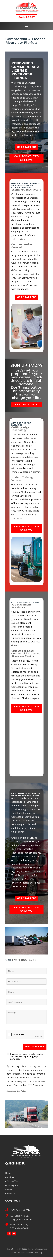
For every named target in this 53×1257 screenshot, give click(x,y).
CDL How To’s (11, 1181)
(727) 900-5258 (24, 960)
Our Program (11, 1185)
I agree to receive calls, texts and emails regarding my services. (26, 1056)
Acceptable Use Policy (16, 1091)
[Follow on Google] (14, 1233)
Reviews (9, 1189)
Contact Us (10, 1193)
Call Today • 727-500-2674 (26, 158)
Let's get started (26, 404)
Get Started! (26, 147)
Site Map (38, 1252)
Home (8, 1173)
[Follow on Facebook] (9, 1233)
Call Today (26, 17)
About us (9, 1177)
